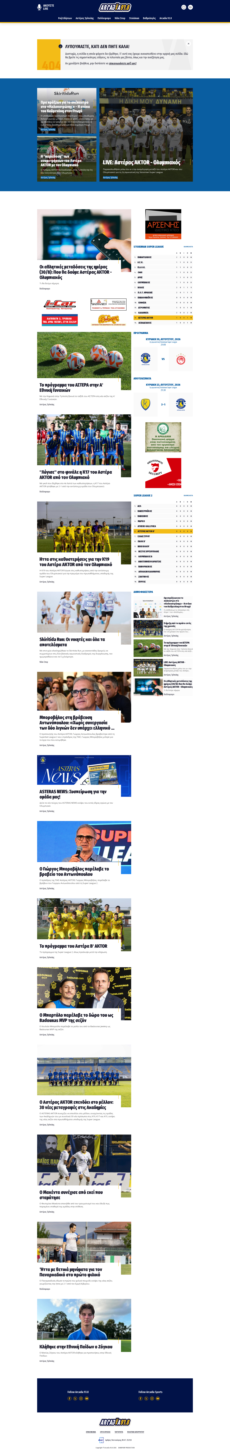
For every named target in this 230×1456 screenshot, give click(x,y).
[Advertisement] (60, 304)
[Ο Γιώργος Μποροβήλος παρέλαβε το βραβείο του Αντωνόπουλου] (84, 847)
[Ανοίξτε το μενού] (190, 7)
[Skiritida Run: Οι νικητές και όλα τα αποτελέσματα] (84, 618)
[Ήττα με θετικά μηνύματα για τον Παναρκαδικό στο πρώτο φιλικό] (84, 1248)
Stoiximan (134, 18)
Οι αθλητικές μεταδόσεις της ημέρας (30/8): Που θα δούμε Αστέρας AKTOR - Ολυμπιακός (76, 272)
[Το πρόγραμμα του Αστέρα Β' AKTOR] (84, 924)
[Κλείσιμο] (188, 43)
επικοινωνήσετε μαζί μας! (122, 63)
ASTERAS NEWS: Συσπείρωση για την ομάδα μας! (73, 794)
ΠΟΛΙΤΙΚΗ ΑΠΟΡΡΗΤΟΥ (135, 1432)
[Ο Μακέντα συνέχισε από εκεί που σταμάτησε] (84, 1166)
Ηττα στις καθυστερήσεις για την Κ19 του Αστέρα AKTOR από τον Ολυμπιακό (76, 561)
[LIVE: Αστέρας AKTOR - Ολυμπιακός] (148, 667)
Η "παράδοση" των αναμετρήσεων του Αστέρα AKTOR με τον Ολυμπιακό (61, 160)
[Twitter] (75, 1398)
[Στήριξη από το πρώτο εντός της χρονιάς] (148, 628)
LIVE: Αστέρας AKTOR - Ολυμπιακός (141, 162)
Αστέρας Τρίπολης (85, 18)
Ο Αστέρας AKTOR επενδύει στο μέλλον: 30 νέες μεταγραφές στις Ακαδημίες (76, 1104)
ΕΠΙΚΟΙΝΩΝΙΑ (91, 1432)
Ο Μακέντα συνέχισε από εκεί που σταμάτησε (71, 1194)
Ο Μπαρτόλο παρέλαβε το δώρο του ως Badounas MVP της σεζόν (76, 1017)
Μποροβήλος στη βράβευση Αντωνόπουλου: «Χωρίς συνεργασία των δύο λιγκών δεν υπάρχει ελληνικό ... (77, 723)
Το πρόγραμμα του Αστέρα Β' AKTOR (73, 946)
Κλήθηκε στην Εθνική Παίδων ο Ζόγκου (76, 1347)
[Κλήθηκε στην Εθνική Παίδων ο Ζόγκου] (84, 1325)
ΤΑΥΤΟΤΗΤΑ (119, 1432)
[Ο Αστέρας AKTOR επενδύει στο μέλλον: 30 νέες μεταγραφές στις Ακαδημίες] (84, 1075)
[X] (146, 1398)
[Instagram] (81, 1398)
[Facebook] (69, 1398)
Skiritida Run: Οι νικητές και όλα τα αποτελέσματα (72, 642)
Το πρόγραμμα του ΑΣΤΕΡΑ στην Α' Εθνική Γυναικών (71, 387)
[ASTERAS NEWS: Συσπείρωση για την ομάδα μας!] (84, 775)
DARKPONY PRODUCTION (126, 1448)
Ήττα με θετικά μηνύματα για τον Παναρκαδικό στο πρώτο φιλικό (71, 1272)
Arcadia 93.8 (166, 18)
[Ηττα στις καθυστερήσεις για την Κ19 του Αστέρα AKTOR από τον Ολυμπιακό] (84, 533)
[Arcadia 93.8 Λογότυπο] (115, 7)
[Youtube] (87, 1398)
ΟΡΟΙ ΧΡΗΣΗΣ (105, 1432)
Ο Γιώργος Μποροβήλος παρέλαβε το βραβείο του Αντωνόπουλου (74, 871)
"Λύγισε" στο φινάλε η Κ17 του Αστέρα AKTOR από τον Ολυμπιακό (76, 474)
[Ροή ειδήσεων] (183, 7)
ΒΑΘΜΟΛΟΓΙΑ (188, 247)
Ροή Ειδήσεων (65, 18)
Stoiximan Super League (149, 246)
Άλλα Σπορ (120, 18)
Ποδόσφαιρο (104, 18)
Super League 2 (143, 495)
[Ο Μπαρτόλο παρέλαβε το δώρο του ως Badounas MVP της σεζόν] (84, 993)
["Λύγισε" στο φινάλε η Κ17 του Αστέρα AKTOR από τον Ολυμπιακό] (84, 445)
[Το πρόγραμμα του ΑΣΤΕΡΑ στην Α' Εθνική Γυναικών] (84, 360)
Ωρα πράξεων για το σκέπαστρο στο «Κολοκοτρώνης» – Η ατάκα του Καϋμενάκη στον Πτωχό (65, 106)
